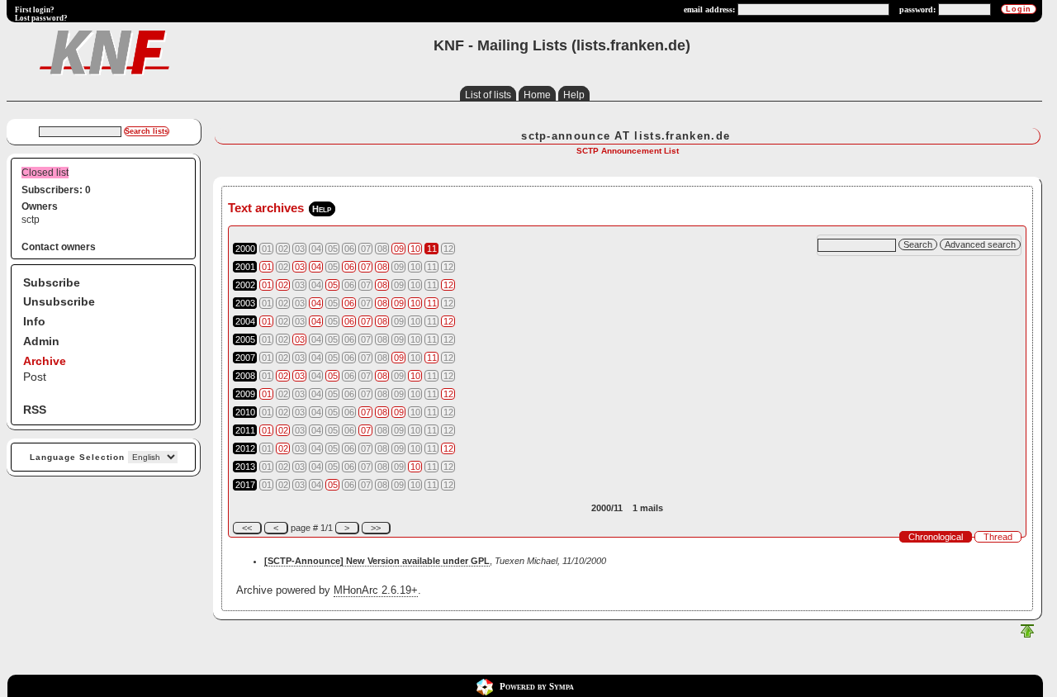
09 (399, 249)
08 (382, 267)
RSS (34, 409)
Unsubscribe (59, 301)
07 (366, 267)
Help (574, 95)
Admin (41, 341)
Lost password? (41, 18)
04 (316, 267)
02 (283, 285)
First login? (35, 10)
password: (917, 9)
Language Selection (77, 457)
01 (267, 267)
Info (34, 321)
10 (415, 249)
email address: (709, 9)
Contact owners (58, 247)
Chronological (935, 537)
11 (432, 249)
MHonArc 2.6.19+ (376, 590)
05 (333, 285)
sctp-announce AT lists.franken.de (625, 136)
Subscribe (51, 282)
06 (349, 267)
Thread (998, 537)
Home (537, 95)
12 (448, 285)
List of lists (488, 95)
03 (300, 267)
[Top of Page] (1027, 634)
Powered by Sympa (537, 686)
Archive (44, 360)
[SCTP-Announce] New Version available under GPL (377, 561)
